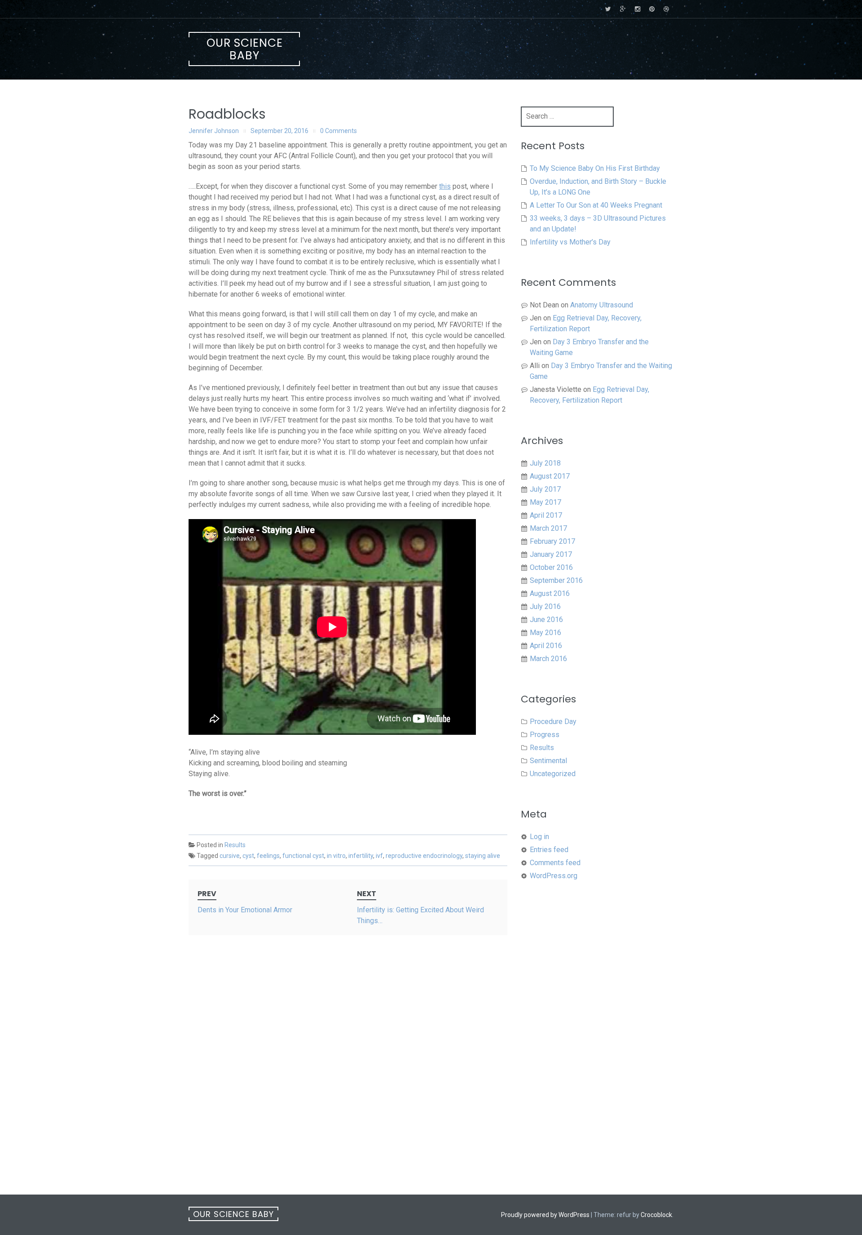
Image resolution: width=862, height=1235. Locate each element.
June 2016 (546, 619)
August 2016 (550, 593)
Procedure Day (553, 721)
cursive (230, 855)
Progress (544, 734)
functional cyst (303, 855)
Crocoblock (656, 1214)
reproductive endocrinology (424, 855)
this (445, 186)
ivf (379, 855)
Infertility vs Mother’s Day (570, 242)
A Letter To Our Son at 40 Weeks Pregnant (596, 205)
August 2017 (550, 476)
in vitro (336, 855)
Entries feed (549, 849)
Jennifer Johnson (214, 130)
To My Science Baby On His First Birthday (595, 168)
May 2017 (545, 502)
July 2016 (545, 606)
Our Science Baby (245, 49)
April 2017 (546, 515)
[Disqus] (348, 1061)
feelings (268, 855)
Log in (539, 836)
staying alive (482, 855)
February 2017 (552, 541)
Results (235, 845)
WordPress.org (553, 875)
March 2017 (548, 528)
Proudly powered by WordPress (545, 1214)
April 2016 (546, 645)
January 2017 (551, 554)
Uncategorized (553, 773)
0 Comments (338, 130)
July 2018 (545, 463)
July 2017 (545, 489)
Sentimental (548, 760)
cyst (248, 855)
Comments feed (555, 862)
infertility (360, 855)
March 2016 (548, 658)
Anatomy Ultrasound (601, 305)
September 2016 (556, 580)
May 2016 (545, 632)
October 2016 (551, 567)
